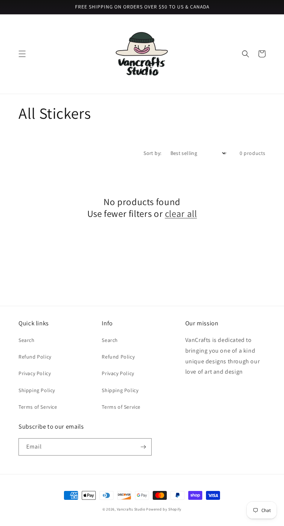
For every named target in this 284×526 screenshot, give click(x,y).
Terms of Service (37, 407)
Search (26, 340)
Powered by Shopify (164, 509)
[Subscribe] (143, 447)
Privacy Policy (34, 373)
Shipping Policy (36, 390)
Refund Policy (34, 356)
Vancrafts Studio (131, 509)
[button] (22, 54)
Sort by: (152, 153)
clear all (181, 213)
